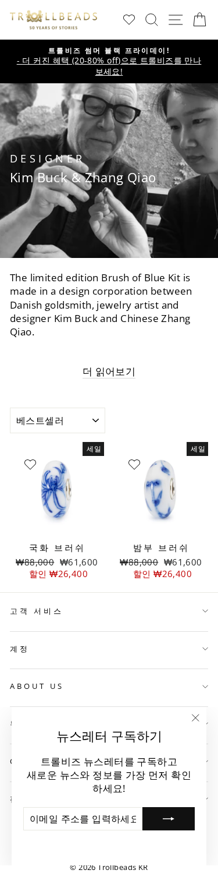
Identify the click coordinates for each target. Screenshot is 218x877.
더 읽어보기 (109, 371)
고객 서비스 (36, 611)
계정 (20, 648)
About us (37, 686)
